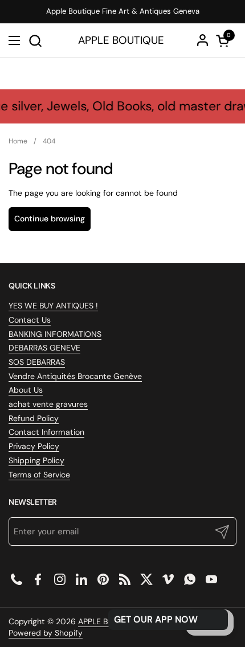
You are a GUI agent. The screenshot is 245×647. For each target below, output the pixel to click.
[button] (35, 41)
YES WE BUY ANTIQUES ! (53, 305)
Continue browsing (49, 218)
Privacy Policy (34, 446)
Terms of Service (39, 474)
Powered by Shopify (46, 633)
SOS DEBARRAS (37, 362)
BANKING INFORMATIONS (55, 334)
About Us (26, 390)
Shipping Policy (36, 460)
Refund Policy (34, 418)
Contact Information (46, 432)
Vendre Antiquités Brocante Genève (75, 376)
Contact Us (30, 320)
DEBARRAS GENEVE (44, 348)
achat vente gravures (48, 404)
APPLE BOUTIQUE (121, 40)
